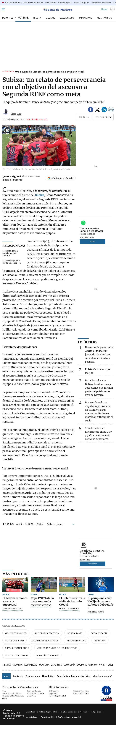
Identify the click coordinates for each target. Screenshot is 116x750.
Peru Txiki (100, 640)
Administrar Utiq (48, 717)
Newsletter (48, 676)
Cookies (83, 712)
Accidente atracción (47, 633)
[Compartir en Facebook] (90, 110)
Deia (4, 691)
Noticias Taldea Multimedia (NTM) (13, 697)
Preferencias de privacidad (69, 717)
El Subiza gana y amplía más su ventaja (10, 253)
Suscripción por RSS (81, 693)
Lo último (87, 342)
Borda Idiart (74, 633)
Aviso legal (30, 712)
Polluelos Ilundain (16, 655)
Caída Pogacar (99, 633)
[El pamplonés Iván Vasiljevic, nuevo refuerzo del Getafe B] (101, 584)
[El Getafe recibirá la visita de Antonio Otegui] (72, 584)
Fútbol (40, 523)
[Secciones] (3, 9)
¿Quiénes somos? (102, 676)
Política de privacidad (48, 712)
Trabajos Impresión (81, 691)
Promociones (33, 676)
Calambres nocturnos (45, 640)
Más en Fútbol (15, 573)
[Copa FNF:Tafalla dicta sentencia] (44, 584)
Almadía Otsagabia (48, 655)
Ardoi (19, 523)
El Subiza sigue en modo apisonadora (11, 261)
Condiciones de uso (69, 712)
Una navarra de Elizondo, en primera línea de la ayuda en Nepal (49, 71)
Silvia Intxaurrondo (17, 648)
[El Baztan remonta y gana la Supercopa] (15, 584)
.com (6, 676)
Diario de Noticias (34, 691)
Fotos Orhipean (14, 640)
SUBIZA (29, 523)
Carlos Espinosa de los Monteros (57, 648)
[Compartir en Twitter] (97, 110)
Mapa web (53, 693)
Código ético (95, 712)
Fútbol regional (54, 523)
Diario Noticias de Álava (11, 693)
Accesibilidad (31, 717)
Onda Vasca (31, 696)
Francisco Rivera (96, 612)
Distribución (54, 691)
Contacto (18, 676)
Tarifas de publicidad (57, 696)
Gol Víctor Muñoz (16, 633)
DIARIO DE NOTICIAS (12, 609)
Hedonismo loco (76, 640)
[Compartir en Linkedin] (104, 110)
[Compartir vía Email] (111, 110)
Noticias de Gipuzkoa (35, 693)
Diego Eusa (16, 114)
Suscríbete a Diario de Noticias (73, 676)
